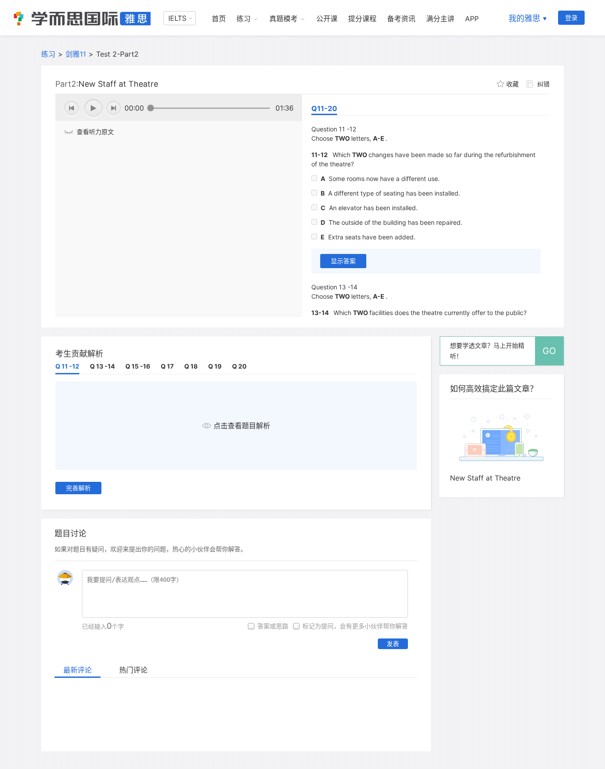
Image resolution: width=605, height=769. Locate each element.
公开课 (326, 18)
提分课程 (362, 18)
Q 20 (239, 366)
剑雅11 (76, 54)
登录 (571, 17)
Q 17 (167, 366)
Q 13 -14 (102, 366)
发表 (393, 643)
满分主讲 (440, 18)
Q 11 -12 (67, 366)
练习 (244, 18)
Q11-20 (324, 108)
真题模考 (283, 18)
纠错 (543, 84)
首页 (219, 18)
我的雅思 (524, 18)
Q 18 (191, 366)
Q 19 (214, 366)
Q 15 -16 (137, 366)
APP (472, 18)
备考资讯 (401, 18)
